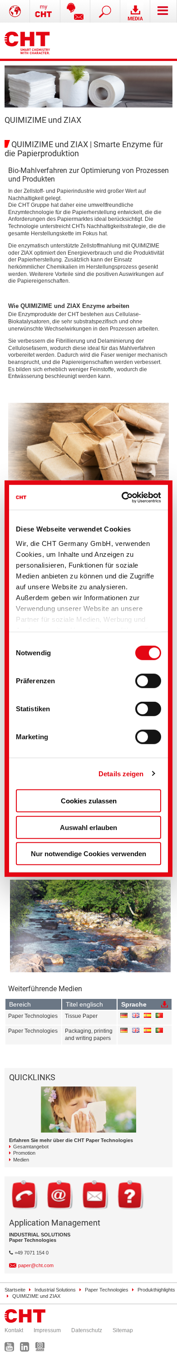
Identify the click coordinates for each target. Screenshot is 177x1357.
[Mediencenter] (135, 11)
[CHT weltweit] (15, 11)
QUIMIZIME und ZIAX (36, 1296)
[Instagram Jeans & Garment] (42, 1349)
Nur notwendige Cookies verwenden (88, 854)
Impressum (47, 1330)
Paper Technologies (106, 1289)
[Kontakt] (75, 11)
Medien (21, 1159)
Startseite (15, 1289)
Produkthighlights (156, 1289)
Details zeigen (120, 773)
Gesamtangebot (31, 1146)
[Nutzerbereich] (45, 11)
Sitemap (123, 1330)
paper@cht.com (36, 1265)
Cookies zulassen (89, 801)
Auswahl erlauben (88, 827)
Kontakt (14, 1330)
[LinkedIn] (27, 1349)
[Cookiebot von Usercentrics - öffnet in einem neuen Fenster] (123, 497)
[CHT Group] (27, 41)
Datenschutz (86, 1330)
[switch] (148, 681)
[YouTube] (12, 1349)
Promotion (24, 1153)
